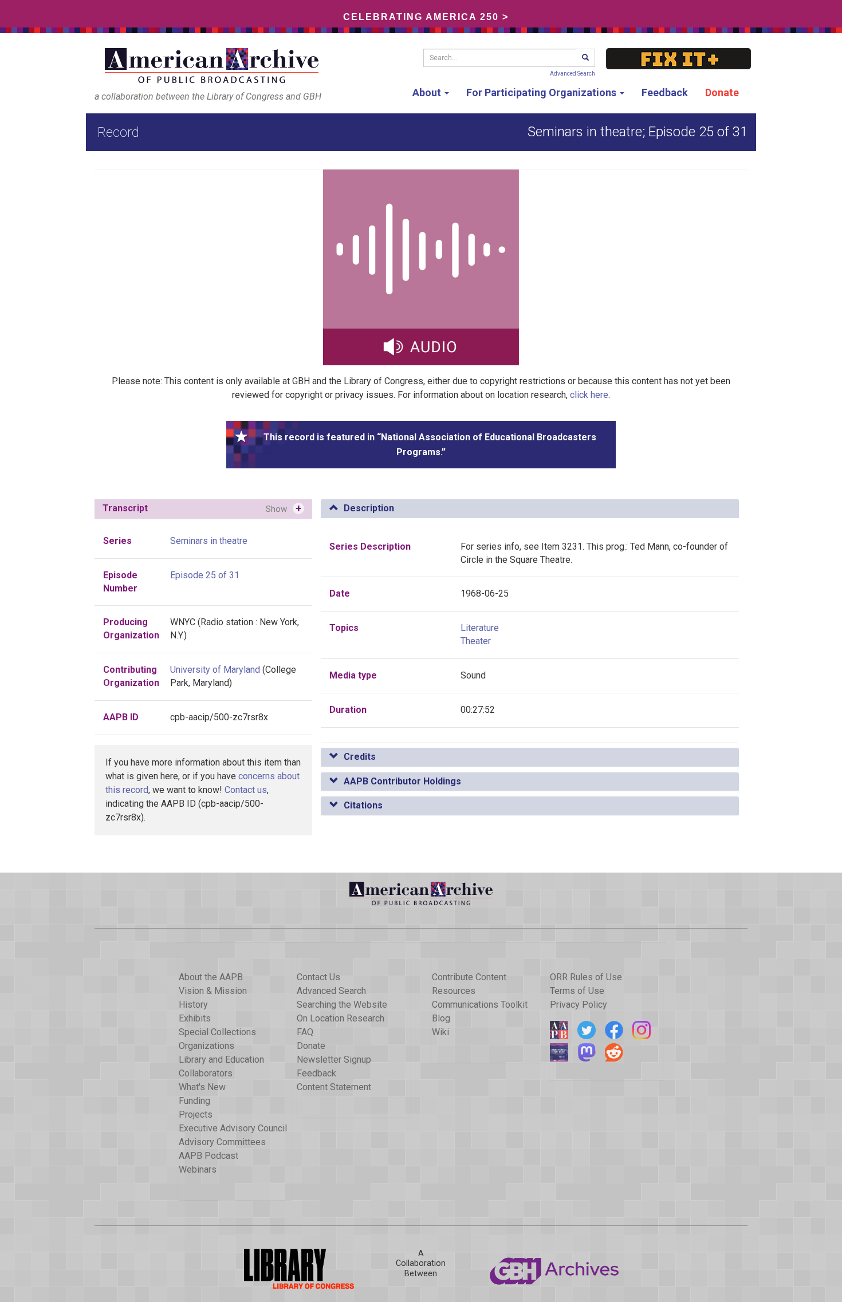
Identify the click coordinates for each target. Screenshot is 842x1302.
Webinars (198, 1169)
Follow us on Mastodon (586, 1052)
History (193, 1004)
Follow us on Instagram (641, 1030)
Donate (722, 92)
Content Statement (334, 1087)
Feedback (665, 92)
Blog (441, 1018)
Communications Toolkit (480, 1004)
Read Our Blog (559, 1030)
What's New (202, 1087)
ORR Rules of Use (586, 977)
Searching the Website (342, 1004)
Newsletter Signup (334, 1059)
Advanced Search (572, 73)
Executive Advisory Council (233, 1128)
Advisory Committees (222, 1142)
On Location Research (340, 1018)
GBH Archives (555, 1269)
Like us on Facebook (614, 1030)
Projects (196, 1114)
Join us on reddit (614, 1052)
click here (589, 394)
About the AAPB (211, 977)
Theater (476, 641)
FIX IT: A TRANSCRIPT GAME (678, 58)
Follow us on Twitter (586, 1030)
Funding (194, 1100)
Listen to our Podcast (559, 1052)
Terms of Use (577, 990)
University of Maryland (215, 669)
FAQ (305, 1032)
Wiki (440, 1032)
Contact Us (318, 977)
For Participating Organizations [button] (542, 92)
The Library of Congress (287, 1269)
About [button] (427, 92)
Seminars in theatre (208, 540)
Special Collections (217, 1032)
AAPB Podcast (208, 1155)
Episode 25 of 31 (204, 575)
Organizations (206, 1045)
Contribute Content (469, 977)
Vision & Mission (213, 990)
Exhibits (195, 1018)
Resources (453, 990)
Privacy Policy (578, 1004)
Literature (480, 627)
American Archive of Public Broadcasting (213, 65)
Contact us (246, 789)
